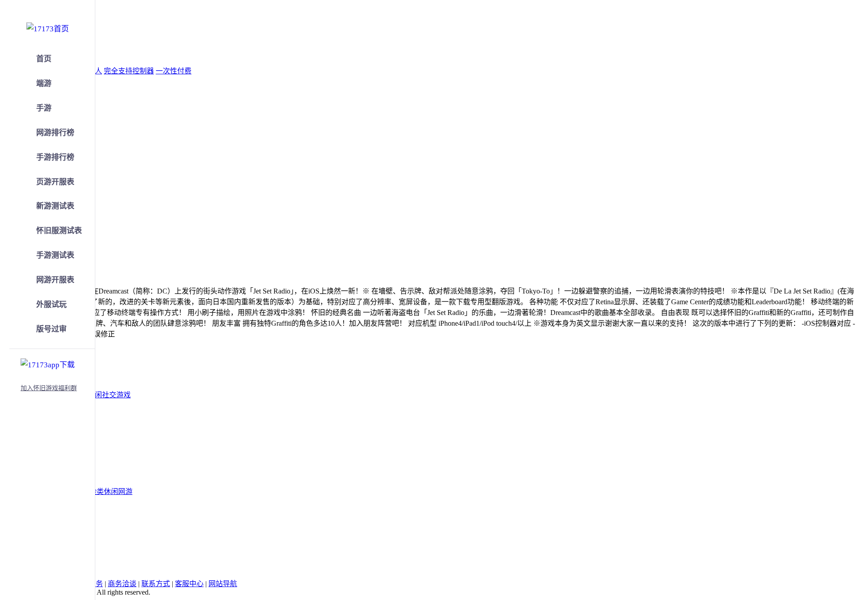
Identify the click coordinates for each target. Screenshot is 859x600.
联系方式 (155, 583)
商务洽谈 (122, 583)
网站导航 (222, 583)
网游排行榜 (55, 132)
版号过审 (51, 329)
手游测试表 (55, 255)
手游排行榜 (55, 157)
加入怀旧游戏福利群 (49, 388)
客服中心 (189, 583)
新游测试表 (55, 206)
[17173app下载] (47, 363)
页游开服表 (55, 182)
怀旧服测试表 (59, 230)
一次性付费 (173, 71)
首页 (43, 59)
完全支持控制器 (129, 71)
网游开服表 (55, 280)
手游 (43, 108)
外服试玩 (51, 304)
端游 (43, 83)
